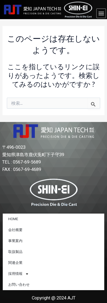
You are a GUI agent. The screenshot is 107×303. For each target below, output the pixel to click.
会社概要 (15, 230)
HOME (13, 219)
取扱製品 (15, 252)
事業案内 (15, 241)
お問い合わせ (19, 284)
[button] (101, 13)
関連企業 (15, 263)
